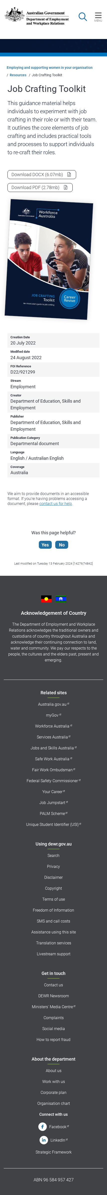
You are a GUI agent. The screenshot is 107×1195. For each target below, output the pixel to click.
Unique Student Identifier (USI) (52, 824)
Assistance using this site (53, 932)
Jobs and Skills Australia (52, 748)
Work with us (53, 1081)
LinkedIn (58, 1140)
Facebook (57, 1126)
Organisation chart (53, 1103)
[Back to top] (96, 1184)
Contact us (53, 985)
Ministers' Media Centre (52, 1006)
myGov (52, 715)
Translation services (53, 943)
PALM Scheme (52, 813)
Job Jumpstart (52, 802)
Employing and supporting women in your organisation (50, 68)
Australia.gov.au (52, 704)
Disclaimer (53, 877)
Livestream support (53, 954)
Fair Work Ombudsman (52, 770)
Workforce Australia (52, 726)
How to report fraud (53, 1039)
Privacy (53, 866)
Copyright (53, 888)
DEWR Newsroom (53, 996)
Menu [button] (98, 20)
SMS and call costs (53, 921)
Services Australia (52, 737)
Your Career (52, 791)
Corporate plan (53, 1092)
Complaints (54, 1017)
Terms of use (53, 899)
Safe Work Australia (52, 759)
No (62, 544)
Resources (18, 75)
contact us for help (55, 503)
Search (53, 855)
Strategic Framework (54, 1152)
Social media (53, 1028)
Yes (45, 544)
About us (53, 1070)
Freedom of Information (53, 910)
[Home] (34, 16)
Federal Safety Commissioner (52, 780)
